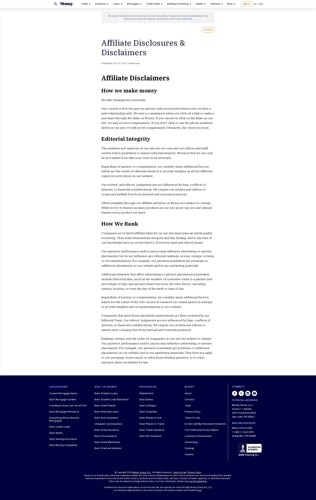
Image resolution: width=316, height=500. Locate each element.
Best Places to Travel (152, 424)
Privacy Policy (192, 412)
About (188, 393)
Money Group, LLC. (142, 472)
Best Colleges (148, 405)
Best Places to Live (151, 418)
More (230, 4)
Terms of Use (192, 418)
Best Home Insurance (106, 430)
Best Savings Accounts (63, 439)
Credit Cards (153, 4)
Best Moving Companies (63, 445)
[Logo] (66, 4)
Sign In (246, 4)
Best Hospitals (148, 412)
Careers (189, 454)
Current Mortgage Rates (63, 393)
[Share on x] (241, 393)
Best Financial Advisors (107, 448)
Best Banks (56, 433)
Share (209, 30)
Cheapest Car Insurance (108, 424)
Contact (190, 399)
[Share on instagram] (247, 393)
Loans (116, 4)
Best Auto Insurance (106, 418)
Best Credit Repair (105, 405)
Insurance (100, 4)
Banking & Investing (177, 4)
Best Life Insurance (105, 436)
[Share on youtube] (254, 393)
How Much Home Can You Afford (67, 405)
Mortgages (133, 4)
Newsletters (147, 393)
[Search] (56, 4)
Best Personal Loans (106, 412)
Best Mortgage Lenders (62, 399)
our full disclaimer (198, 481)
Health (199, 4)
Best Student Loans (106, 393)
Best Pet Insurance (150, 436)
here (199, 490)
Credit (84, 4)
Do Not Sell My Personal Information (205, 424)
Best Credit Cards (59, 427)
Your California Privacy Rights (202, 430)
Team (188, 405)
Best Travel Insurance (152, 430)
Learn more (187, 19)
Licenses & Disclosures (198, 436)
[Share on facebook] (234, 393)
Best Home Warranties (107, 442)
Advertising (191, 442)
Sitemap (189, 448)
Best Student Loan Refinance (111, 399)
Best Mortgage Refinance (64, 412)
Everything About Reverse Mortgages (64, 419)
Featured (215, 4)
